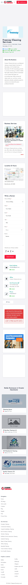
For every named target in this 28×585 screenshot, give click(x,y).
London (16, 576)
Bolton (2, 565)
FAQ (2, 513)
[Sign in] (14, 2)
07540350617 (13, 293)
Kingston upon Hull (19, 566)
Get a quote (3, 504)
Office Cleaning (4, 544)
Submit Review (10, 257)
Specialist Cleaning (5, 546)
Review (6, 233)
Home (2, 499)
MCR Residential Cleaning (10, 451)
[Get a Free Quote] (14, 316)
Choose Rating (8, 198)
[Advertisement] (14, 17)
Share (8, 302)
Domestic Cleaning (5, 524)
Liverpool (17, 573)
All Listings (3, 501)
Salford (6, 452)
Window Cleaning (5, 534)
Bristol (2, 569)
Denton (6, 411)
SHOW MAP (14, 174)
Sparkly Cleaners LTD (9, 471)
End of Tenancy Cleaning (6, 531)
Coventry (3, 574)
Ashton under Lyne (8, 432)
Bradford (3, 567)
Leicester (16, 571)
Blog (2, 509)
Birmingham (3, 562)
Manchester (14, 44)
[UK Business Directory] (14, 341)
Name (6, 205)
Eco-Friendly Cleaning (5, 551)
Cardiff (2, 572)
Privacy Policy (4, 516)
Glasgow (17, 564)
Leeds (16, 569)
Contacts (3, 506)
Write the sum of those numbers (11, 248)
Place (6, 226)
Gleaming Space (7, 409)
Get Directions (14, 283)
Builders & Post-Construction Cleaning (9, 536)
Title (5, 219)
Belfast (2, 560)
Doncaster (3, 577)
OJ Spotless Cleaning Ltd (10, 430)
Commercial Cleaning (5, 526)
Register (2, 511)
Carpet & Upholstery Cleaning (7, 529)
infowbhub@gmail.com (14, 267)
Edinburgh (17, 561)
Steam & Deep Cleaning (6, 541)
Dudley (16, 559)
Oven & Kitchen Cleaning (6, 548)
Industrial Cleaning (5, 539)
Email (6, 212)
